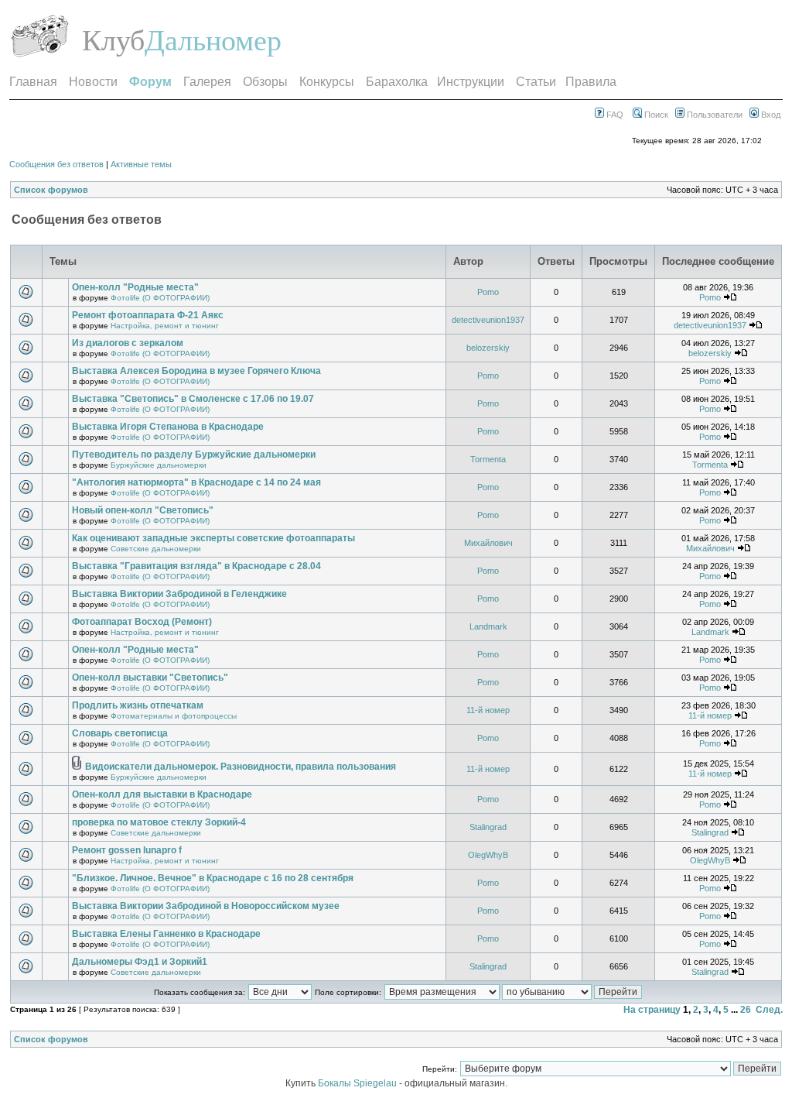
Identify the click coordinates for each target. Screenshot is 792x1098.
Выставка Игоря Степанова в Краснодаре (168, 426)
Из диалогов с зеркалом (127, 343)
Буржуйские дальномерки (159, 465)
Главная (33, 81)
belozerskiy (488, 347)
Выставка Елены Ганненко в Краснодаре (166, 933)
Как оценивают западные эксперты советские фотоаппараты (213, 538)
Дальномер (213, 40)
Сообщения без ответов (56, 164)
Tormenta (488, 459)
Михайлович (488, 542)
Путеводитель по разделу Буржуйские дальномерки (194, 454)
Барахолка (397, 81)
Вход (769, 114)
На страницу (652, 1009)
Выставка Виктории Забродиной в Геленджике (179, 593)
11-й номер (488, 710)
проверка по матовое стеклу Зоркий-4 (159, 822)
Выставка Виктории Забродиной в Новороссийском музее (206, 906)
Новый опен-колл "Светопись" (142, 510)
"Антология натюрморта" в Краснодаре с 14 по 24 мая (196, 482)
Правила (590, 81)
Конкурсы (326, 81)
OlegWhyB (488, 855)
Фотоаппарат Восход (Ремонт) (142, 621)
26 (745, 1009)
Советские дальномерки (156, 548)
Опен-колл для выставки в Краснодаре (162, 794)
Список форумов (51, 189)
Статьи (536, 81)
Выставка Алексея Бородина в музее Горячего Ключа (196, 370)
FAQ (613, 114)
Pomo (488, 292)
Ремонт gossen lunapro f (127, 850)
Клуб (113, 40)
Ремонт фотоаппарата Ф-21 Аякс (148, 315)
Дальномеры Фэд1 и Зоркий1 (139, 961)
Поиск (655, 114)
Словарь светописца (120, 733)
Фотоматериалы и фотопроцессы (174, 716)
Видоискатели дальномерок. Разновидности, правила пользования (240, 766)
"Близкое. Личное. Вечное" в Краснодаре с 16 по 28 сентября (212, 878)
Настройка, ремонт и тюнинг (165, 325)
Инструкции (470, 81)
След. (769, 1009)
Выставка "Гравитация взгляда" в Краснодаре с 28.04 (196, 566)
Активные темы (141, 164)
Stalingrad (488, 827)
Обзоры (265, 81)
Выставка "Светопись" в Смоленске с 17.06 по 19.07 (193, 398)
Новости (93, 81)
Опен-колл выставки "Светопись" (150, 677)
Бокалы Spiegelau (358, 1083)
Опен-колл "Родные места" (135, 287)
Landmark (488, 626)
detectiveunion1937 (488, 319)
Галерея (207, 81)
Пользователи (713, 114)
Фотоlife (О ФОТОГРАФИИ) (160, 297)
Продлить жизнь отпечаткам (137, 705)
